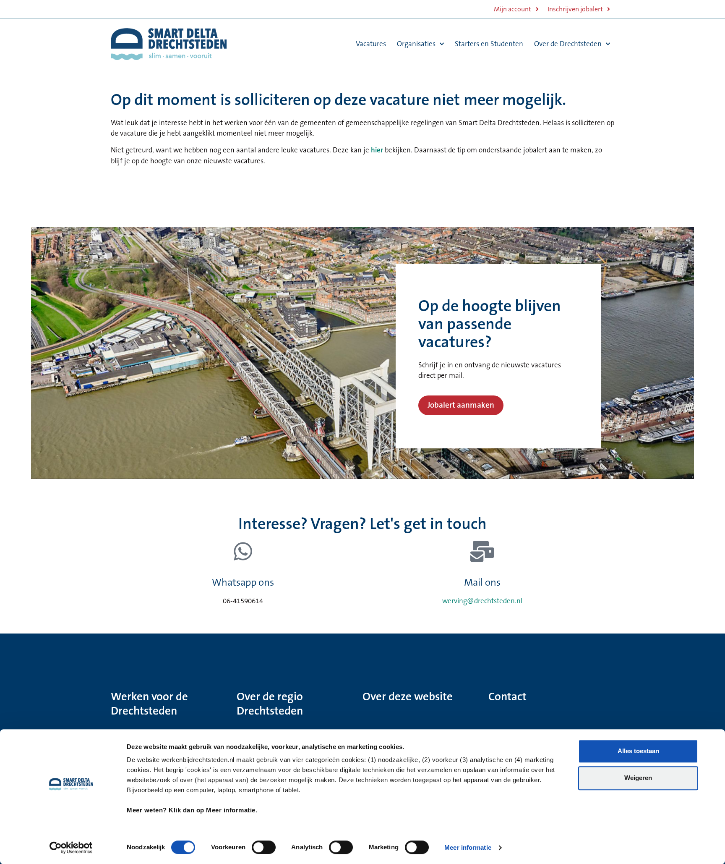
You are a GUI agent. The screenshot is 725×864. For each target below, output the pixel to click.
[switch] (264, 847)
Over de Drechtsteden (568, 44)
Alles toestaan (638, 750)
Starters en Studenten (489, 44)
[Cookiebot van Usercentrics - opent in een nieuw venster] (71, 847)
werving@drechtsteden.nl (482, 601)
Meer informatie (467, 847)
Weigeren (638, 777)
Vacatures (371, 44)
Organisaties (416, 44)
